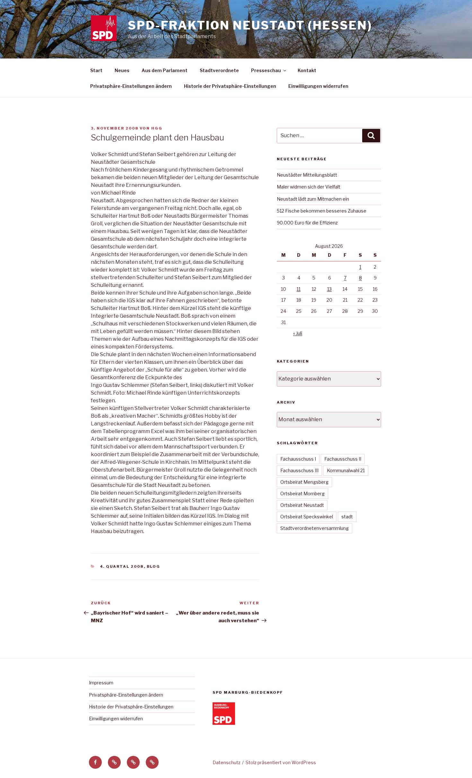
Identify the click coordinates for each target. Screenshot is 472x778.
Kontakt (307, 70)
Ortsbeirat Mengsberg (304, 482)
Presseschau (266, 70)
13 (329, 289)
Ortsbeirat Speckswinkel (306, 516)
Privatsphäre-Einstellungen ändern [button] (131, 86)
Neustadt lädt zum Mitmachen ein (313, 199)
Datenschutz (226, 762)
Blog (154, 566)
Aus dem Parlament (165, 70)
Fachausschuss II (342, 459)
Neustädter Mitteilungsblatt (307, 175)
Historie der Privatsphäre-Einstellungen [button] (230, 86)
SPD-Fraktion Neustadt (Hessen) (250, 25)
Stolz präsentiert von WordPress (281, 762)
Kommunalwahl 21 (346, 470)
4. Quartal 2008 (122, 566)
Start (96, 70)
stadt (347, 516)
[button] (114, 762)
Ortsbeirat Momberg (302, 493)
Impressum (101, 682)
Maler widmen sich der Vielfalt (308, 186)
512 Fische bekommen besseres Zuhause (321, 210)
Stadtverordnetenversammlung (314, 528)
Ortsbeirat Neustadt (302, 505)
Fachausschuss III (299, 470)
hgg (156, 128)
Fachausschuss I (298, 459)
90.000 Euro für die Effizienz (307, 222)
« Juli (297, 333)
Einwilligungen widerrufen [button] (318, 86)
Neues (122, 70)
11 (299, 289)
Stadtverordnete (219, 70)
